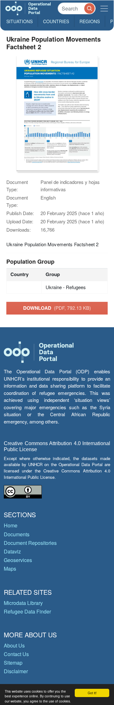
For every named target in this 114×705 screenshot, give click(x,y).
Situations (19, 21)
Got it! (92, 692)
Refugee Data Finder (27, 611)
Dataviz (12, 551)
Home (10, 525)
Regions (89, 21)
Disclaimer (16, 671)
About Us (14, 645)
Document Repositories (30, 542)
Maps (10, 568)
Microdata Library (23, 603)
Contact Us (16, 654)
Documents (16, 534)
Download (57, 307)
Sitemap (13, 662)
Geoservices (18, 560)
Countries (56, 21)
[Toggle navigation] (104, 8)
